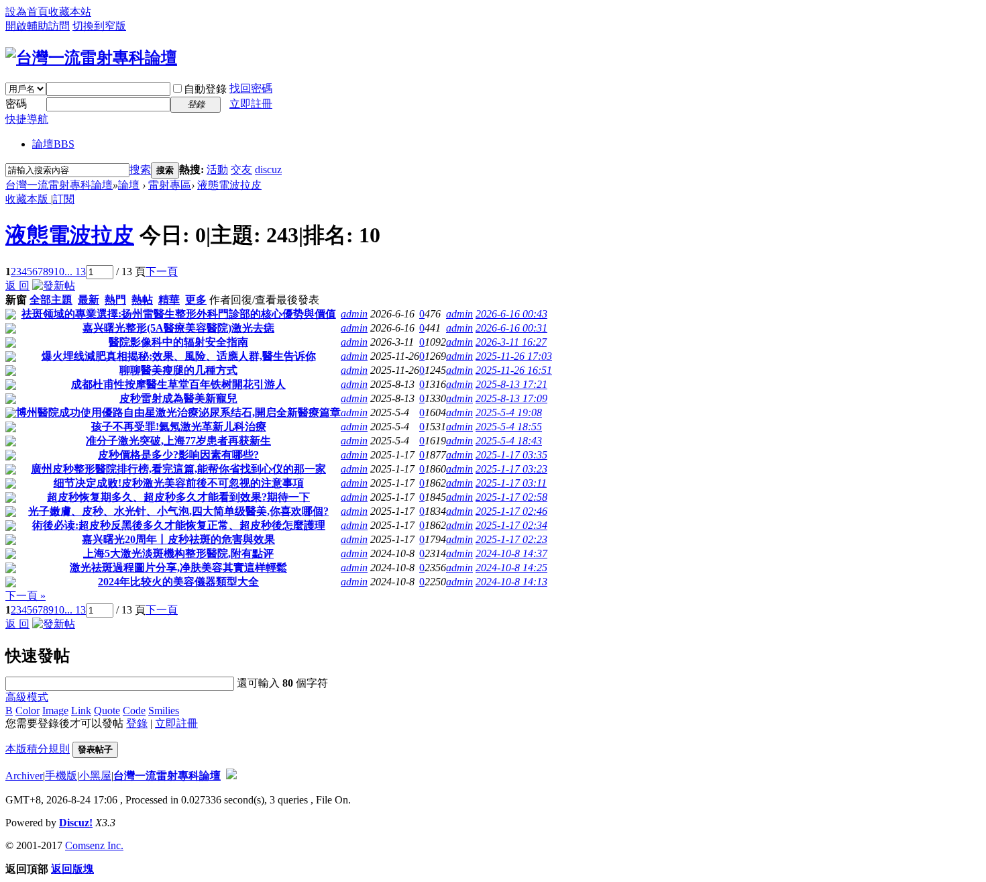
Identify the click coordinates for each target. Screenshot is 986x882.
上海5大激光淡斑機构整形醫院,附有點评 (178, 553)
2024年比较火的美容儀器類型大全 (178, 581)
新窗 (16, 299)
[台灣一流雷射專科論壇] (91, 57)
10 (59, 271)
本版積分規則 (37, 748)
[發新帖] (53, 285)
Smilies (163, 710)
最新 (88, 299)
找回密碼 (250, 88)
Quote (107, 710)
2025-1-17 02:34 (511, 525)
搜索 (140, 169)
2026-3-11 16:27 (511, 342)
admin (354, 314)
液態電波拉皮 (229, 185)
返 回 (17, 285)
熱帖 (142, 299)
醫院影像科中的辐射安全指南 (178, 342)
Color (27, 710)
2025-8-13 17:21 (511, 384)
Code (134, 710)
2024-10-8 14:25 (511, 567)
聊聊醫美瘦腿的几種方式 (178, 370)
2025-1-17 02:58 (511, 497)
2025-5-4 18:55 (509, 426)
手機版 (61, 775)
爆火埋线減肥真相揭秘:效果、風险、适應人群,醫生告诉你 (179, 356)
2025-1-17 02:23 (511, 539)
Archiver (24, 775)
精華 (169, 299)
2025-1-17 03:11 (511, 483)
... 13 (75, 271)
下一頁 (162, 271)
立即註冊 (250, 103)
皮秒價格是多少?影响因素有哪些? (178, 454)
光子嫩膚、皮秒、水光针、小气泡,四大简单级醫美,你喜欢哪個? (178, 511)
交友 (241, 169)
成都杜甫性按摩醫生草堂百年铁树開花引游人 (178, 384)
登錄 (137, 723)
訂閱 (63, 199)
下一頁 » (25, 595)
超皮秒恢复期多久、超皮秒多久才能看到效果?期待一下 (178, 497)
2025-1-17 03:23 (511, 469)
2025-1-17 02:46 (511, 511)
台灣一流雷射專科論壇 (59, 185)
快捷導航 (26, 119)
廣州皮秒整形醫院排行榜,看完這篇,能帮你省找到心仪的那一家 (178, 469)
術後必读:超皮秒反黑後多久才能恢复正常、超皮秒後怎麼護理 (178, 525)
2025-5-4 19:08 (509, 412)
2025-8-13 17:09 (511, 398)
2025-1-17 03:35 (511, 454)
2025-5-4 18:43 (509, 440)
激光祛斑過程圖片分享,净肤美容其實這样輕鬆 (178, 567)
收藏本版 (28, 199)
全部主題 (51, 299)
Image (55, 710)
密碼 (16, 103)
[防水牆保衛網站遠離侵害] (231, 775)
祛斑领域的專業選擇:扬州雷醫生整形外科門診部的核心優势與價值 (178, 314)
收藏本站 (69, 11)
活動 (217, 169)
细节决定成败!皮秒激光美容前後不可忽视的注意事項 (179, 483)
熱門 (115, 299)
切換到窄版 (99, 26)
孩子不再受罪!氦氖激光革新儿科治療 (178, 426)
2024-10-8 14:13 (511, 581)
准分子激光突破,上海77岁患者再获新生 (178, 440)
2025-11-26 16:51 (514, 370)
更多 (196, 299)
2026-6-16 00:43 (511, 314)
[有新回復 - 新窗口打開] (10, 316)
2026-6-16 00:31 (511, 328)
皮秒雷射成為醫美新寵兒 (178, 398)
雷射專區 (169, 185)
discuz (268, 169)
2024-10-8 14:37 (511, 553)
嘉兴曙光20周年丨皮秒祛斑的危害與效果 (178, 539)
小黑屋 (95, 775)
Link (81, 710)
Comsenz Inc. (94, 845)
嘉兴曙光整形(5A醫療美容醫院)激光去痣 (178, 328)
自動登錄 (205, 89)
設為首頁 (26, 11)
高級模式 (26, 697)
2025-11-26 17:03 (514, 356)
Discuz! (76, 822)
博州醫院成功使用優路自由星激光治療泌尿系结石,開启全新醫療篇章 (178, 412)
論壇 (53, 144)
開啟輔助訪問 (37, 26)
